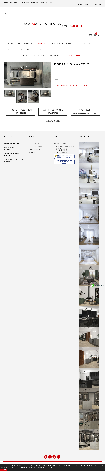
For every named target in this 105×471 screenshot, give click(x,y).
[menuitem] (10, 43)
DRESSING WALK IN (57, 55)
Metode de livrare (35, 147)
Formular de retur (35, 150)
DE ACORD (3, 470)
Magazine (25, 2)
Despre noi (8, 2)
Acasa (25, 55)
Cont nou (97, 4)
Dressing (43, 55)
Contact (52, 2)
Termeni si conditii (60, 144)
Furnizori (34, 2)
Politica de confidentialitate (64, 147)
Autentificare (82, 4)
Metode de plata (35, 144)
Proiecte (43, 2)
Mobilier (33, 55)
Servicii (16, 2)
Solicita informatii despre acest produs (71, 86)
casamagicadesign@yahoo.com (85, 113)
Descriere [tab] (53, 120)
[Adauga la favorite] (56, 81)
